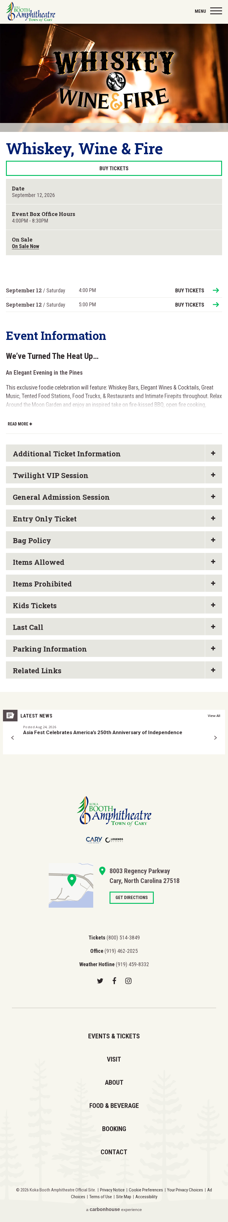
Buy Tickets (114, 168)
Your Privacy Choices (185, 1190)
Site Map (123, 1196)
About (114, 1082)
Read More (18, 424)
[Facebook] (114, 980)
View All (214, 715)
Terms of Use (100, 1196)
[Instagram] (128, 980)
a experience (114, 1209)
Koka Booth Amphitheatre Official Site (30, 12)
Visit (114, 1059)
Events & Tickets (114, 1036)
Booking (114, 1129)
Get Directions (71, 885)
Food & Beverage (114, 1105)
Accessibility (146, 1196)
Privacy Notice (112, 1190)
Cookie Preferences (146, 1190)
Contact (114, 1152)
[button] (13, 737)
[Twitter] (100, 980)
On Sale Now (25, 246)
